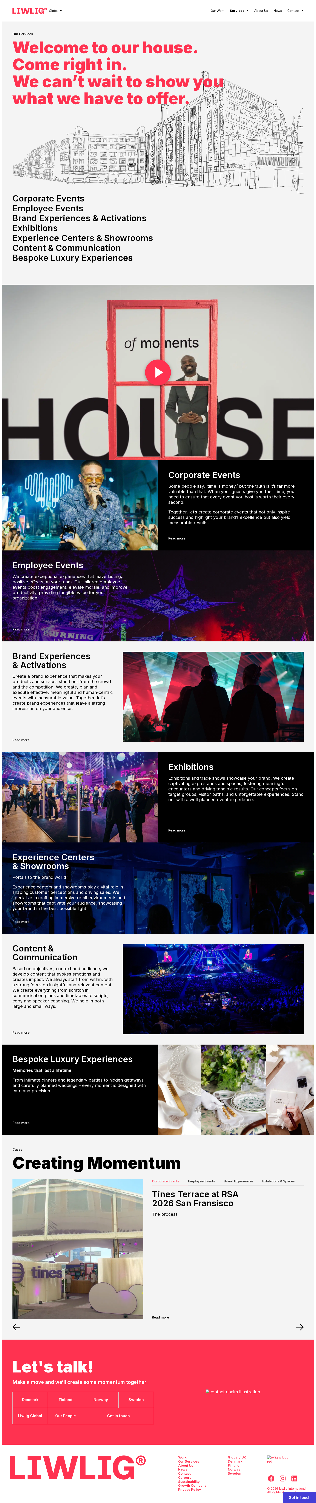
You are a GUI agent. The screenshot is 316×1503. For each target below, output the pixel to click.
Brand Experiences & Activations (79, 218)
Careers (184, 1477)
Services (237, 11)
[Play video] (158, 372)
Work (182, 1457)
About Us (261, 11)
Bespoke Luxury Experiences (72, 257)
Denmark (235, 1461)
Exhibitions (35, 228)
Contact (293, 11)
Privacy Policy (189, 1490)
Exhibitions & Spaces (278, 1181)
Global (53, 11)
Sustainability (189, 1482)
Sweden (234, 1473)
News (277, 11)
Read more (176, 538)
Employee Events (47, 208)
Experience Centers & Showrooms (82, 238)
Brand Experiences (238, 1181)
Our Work (217, 11)
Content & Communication (66, 247)
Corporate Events (48, 198)
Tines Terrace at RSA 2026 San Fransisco (195, 1198)
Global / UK (237, 1457)
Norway (234, 1469)
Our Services (188, 1461)
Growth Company (192, 1485)
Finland (233, 1465)
